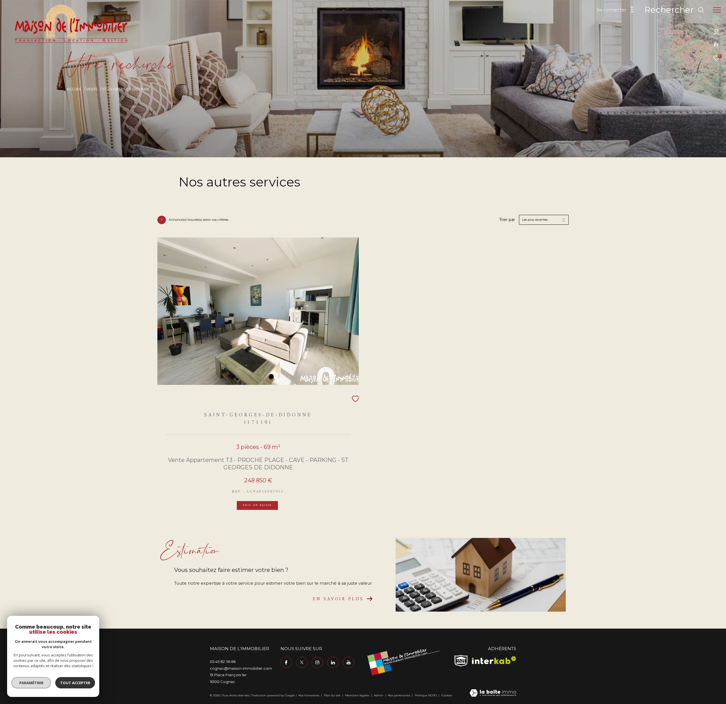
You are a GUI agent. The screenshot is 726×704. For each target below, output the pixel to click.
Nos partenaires (399, 695)
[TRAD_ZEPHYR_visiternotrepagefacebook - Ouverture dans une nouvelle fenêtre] (286, 662)
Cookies (446, 695)
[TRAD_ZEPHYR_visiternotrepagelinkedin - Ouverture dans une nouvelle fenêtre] (333, 662)
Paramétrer (31, 682)
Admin (379, 695)
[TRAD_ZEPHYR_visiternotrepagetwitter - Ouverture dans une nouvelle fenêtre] (301, 662)
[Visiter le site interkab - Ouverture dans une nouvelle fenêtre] (494, 660)
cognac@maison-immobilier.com (241, 668)
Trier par (507, 219)
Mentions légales (357, 695)
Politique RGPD (426, 695)
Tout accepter (75, 682)
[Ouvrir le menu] (717, 10)
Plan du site (332, 695)
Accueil (74, 89)
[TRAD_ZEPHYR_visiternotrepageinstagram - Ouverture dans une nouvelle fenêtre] (317, 662)
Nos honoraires (309, 695)
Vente (92, 89)
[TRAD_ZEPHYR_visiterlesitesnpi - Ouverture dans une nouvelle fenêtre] (461, 661)
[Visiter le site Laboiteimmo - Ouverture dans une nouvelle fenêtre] (493, 693)
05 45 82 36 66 (223, 661)
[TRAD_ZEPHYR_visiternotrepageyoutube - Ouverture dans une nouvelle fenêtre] (348, 662)
